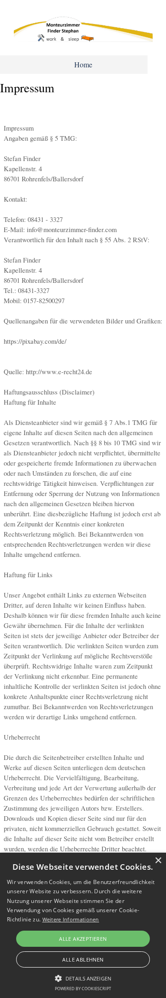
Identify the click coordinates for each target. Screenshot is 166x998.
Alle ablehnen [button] (82, 959)
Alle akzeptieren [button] (83, 938)
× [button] (157, 860)
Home (83, 64)
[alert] (83, 925)
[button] (83, 977)
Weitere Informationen (70, 919)
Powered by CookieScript (83, 989)
